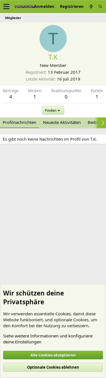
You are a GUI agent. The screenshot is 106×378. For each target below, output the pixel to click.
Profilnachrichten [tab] (19, 122)
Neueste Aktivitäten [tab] (62, 122)
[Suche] (100, 6)
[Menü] (6, 6)
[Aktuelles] (91, 6)
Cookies (63, 313)
